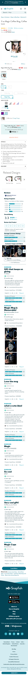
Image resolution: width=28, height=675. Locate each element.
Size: (2, 84)
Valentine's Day (23, 17)
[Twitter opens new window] (23, 633)
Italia (22, 642)
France (13, 642)
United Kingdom (6, 643)
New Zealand (14, 645)
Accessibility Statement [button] (14, 661)
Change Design (16, 118)
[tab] (14, 61)
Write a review (18, 28)
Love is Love (18, 183)
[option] (3, 76)
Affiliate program (14, 616)
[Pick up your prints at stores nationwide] (7, 626)
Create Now (14, 673)
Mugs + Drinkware (5, 17)
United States (15, 643)
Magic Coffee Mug (15, 17)
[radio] (2, 113)
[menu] (23, 64)
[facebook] (6, 633)
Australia (22, 643)
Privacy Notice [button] (14, 654)
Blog (14, 611)
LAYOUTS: (3, 72)
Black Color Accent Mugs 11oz (12, 575)
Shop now (5, 3)
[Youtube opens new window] (19, 633)
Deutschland (7, 642)
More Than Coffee (9, 183)
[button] (1, 8)
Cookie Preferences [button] (13, 656)
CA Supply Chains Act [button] (14, 659)
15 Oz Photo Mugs (8, 573)
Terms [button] (14, 651)
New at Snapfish (14, 609)
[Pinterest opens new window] (15, 633)
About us (14, 606)
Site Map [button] (14, 649)
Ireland (18, 642)
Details (13, 32)
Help (14, 614)
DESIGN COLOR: (5, 110)
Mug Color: (4, 100)
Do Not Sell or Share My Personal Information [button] (14, 664)
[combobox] (14, 12)
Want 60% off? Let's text (14, 619)
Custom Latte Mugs (12, 572)
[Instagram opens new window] (11, 633)
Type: (2, 90)
